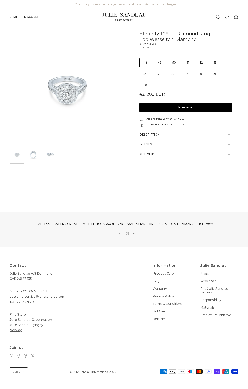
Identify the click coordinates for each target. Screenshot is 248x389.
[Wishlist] (218, 17)
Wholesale (208, 281)
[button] (14, 17)
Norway (16, 330)
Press (204, 273)
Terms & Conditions (167, 304)
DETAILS (146, 144)
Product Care (163, 273)
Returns (159, 319)
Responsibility (210, 300)
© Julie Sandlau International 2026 (93, 372)
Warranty (160, 288)
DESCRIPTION (150, 134)
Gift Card (159, 311)
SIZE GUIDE (148, 154)
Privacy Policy (163, 296)
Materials (207, 307)
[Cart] (236, 17)
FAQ (156, 281)
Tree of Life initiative (215, 315)
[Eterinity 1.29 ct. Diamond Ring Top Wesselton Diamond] (17, 154)
